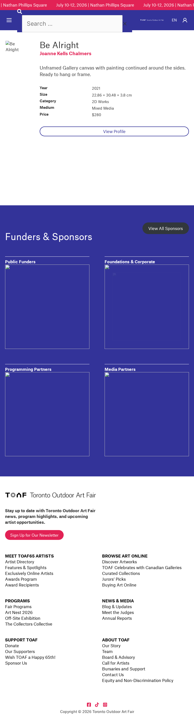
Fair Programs (18, 606)
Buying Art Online (119, 584)
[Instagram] (105, 704)
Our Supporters (20, 651)
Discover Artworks (119, 561)
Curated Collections (121, 573)
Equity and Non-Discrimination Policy (137, 680)
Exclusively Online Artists (29, 573)
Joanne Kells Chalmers (65, 53)
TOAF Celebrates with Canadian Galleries (142, 567)
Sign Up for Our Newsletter (34, 535)
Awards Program (21, 578)
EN (174, 20)
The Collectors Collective (28, 623)
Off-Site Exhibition (22, 618)
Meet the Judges (118, 612)
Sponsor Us (16, 662)
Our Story (111, 645)
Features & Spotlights (25, 567)
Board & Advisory (118, 657)
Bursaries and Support (123, 668)
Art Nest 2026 (19, 612)
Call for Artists (115, 662)
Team (107, 651)
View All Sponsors (165, 228)
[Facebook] (88, 704)
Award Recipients (22, 584)
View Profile (114, 131)
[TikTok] (97, 704)
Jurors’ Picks (114, 578)
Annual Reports (117, 618)
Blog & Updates (117, 606)
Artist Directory (19, 561)
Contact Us (113, 674)
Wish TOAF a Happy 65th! (30, 657)
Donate (12, 645)
